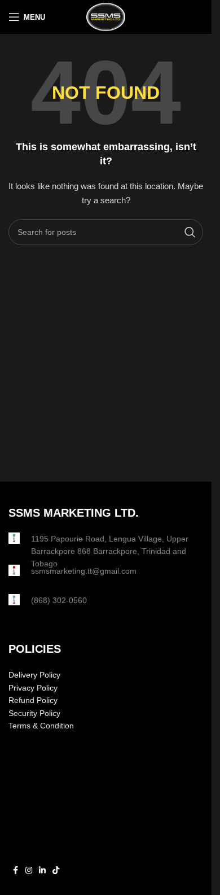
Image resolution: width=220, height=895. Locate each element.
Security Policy (34, 713)
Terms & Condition (41, 725)
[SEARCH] (190, 232)
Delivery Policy (34, 674)
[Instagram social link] (29, 870)
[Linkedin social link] (42, 870)
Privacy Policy (33, 687)
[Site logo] (105, 16)
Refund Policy (33, 700)
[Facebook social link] (15, 870)
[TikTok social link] (56, 870)
